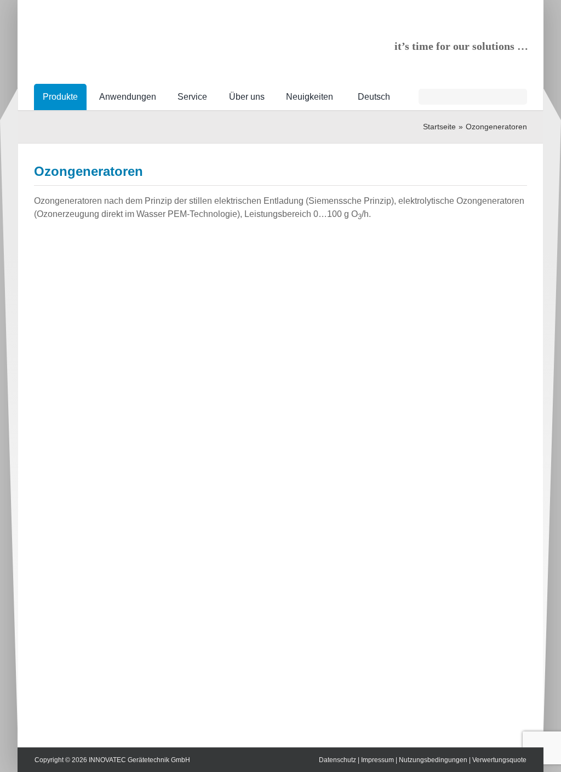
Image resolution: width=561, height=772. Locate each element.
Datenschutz (337, 760)
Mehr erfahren (400, 312)
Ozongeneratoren (452, 437)
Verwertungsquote (499, 760)
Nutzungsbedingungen (433, 760)
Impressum (377, 760)
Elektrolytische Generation (378, 282)
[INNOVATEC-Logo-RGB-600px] (116, 30)
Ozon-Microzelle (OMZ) (389, 563)
